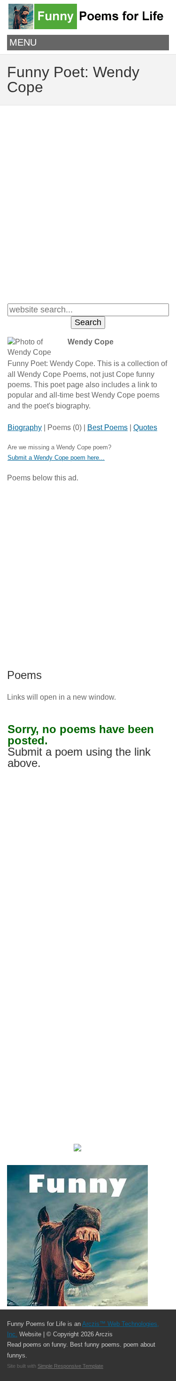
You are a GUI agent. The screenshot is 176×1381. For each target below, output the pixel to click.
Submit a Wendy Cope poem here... (56, 457)
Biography (25, 427)
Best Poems (107, 427)
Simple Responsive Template (70, 1366)
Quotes (145, 427)
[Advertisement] (88, 203)
